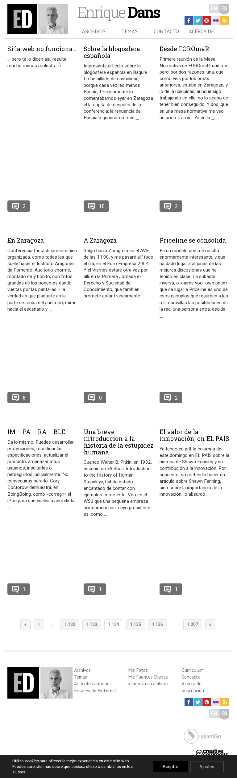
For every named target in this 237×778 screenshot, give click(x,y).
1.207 (192, 624)
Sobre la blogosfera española (112, 52)
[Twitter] (197, 20)
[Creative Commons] (212, 752)
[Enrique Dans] (37, 19)
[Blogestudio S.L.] (202, 735)
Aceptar (170, 766)
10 (102, 206)
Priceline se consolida (193, 240)
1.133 (91, 624)
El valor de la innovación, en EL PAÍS (194, 435)
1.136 (157, 624)
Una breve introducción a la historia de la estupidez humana (118, 442)
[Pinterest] (206, 20)
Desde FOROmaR (184, 49)
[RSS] (224, 20)
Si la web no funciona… (41, 49)
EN (214, 8)
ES (224, 8)
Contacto (166, 31)
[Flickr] (215, 20)
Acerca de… (203, 31)
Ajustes (206, 766)
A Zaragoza (100, 240)
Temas (129, 31)
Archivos (94, 31)
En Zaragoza (25, 240)
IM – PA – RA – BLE (36, 432)
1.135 (135, 624)
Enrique (118, 12)
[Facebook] (189, 20)
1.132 (69, 624)
